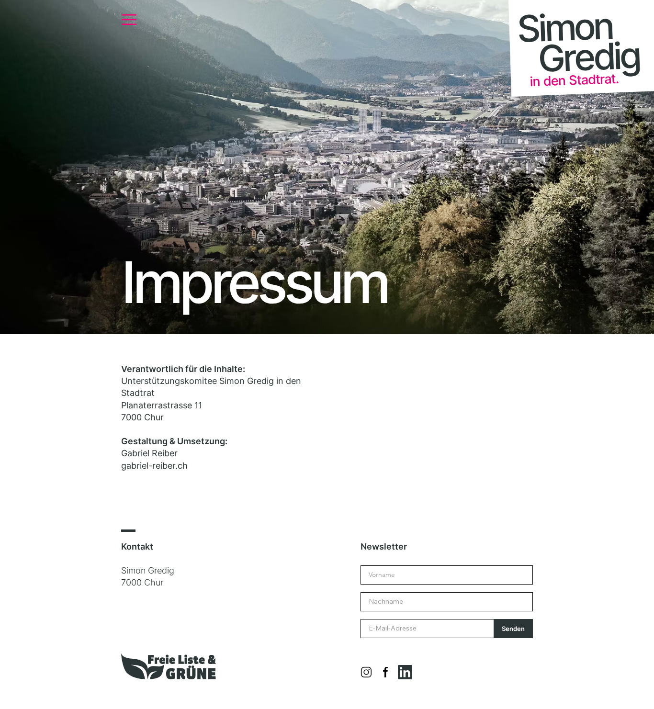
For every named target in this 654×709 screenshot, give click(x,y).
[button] (129, 19)
